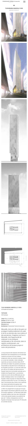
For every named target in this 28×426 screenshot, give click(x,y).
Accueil (7, 422)
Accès (20, 422)
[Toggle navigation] (24, 2)
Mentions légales (14, 422)
